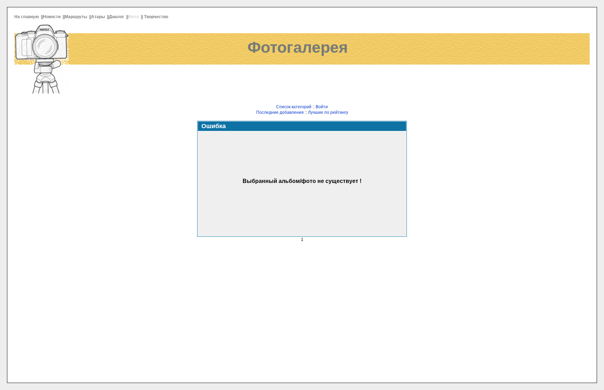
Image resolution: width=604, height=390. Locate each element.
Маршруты (76, 16)
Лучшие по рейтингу (328, 112)
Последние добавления (280, 112)
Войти (322, 106)
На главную (27, 16)
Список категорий (293, 106)
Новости (52, 16)
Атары (98, 16)
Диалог (117, 16)
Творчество (156, 16)
